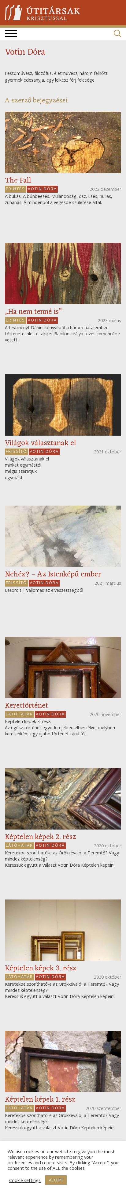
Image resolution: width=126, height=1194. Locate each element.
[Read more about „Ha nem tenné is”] (63, 273)
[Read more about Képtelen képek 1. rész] (63, 1061)
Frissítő (16, 451)
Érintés (15, 188)
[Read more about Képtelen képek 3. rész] (63, 930)
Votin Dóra (42, 188)
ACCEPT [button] (56, 1180)
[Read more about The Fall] (63, 142)
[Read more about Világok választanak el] (63, 405)
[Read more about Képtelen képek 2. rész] (63, 799)
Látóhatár (19, 714)
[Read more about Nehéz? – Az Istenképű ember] (63, 536)
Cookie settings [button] (25, 1180)
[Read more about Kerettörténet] (63, 667)
